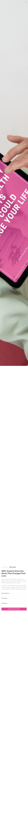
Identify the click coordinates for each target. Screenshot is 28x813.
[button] (26, 2)
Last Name (4, 603)
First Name (4, 598)
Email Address (5, 593)
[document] (14, 406)
